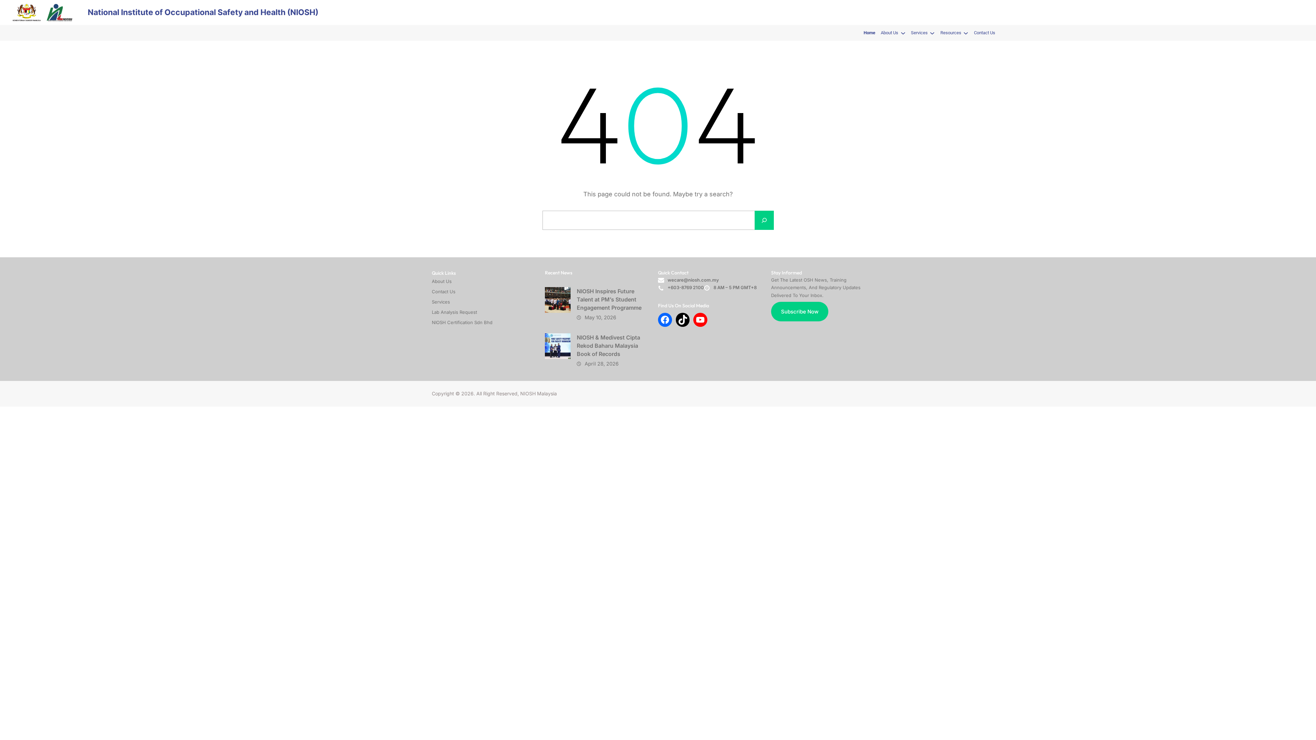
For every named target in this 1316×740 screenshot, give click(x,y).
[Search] (764, 220)
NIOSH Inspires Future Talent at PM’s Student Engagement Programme (609, 299)
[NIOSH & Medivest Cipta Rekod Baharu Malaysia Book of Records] (558, 346)
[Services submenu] (932, 32)
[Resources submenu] (965, 32)
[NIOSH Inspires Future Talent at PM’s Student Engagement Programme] (558, 300)
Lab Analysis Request (454, 312)
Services (441, 302)
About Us (442, 281)
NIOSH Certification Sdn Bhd (462, 322)
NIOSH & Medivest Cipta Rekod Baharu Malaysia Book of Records (608, 345)
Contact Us (443, 291)
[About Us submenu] (903, 32)
